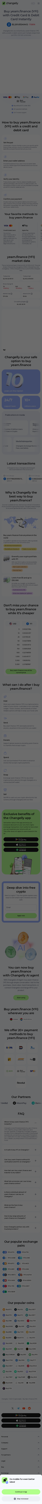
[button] (21, 1491)
